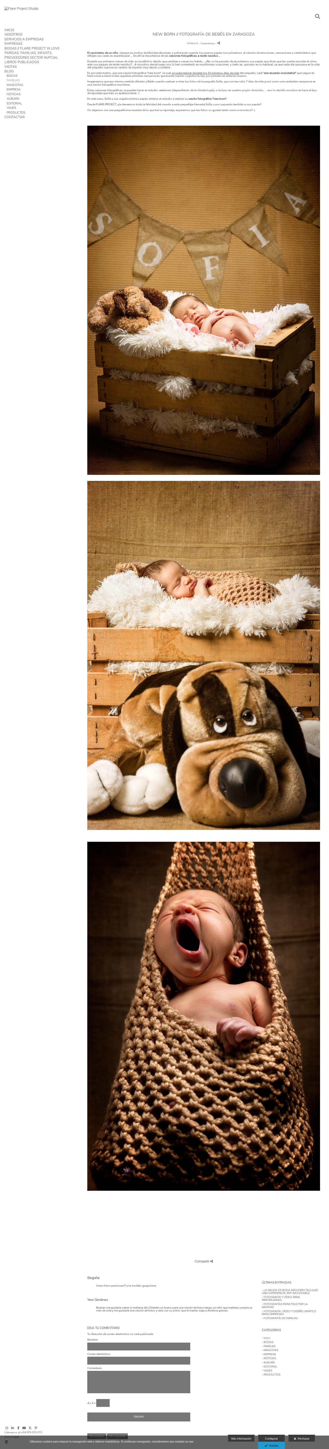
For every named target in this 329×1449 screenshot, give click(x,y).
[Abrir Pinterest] (36, 1428)
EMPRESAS (13, 43)
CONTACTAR (14, 117)
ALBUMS (13, 99)
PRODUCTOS (16, 112)
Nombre (92, 1339)
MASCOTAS (15, 85)
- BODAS (267, 1342)
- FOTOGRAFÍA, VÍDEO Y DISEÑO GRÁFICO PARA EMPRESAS (289, 1312)
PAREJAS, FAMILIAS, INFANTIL (28, 53)
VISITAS (10, 67)
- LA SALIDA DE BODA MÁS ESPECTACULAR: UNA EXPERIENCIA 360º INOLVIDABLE (290, 1291)
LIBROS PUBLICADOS (21, 62)
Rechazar (303, 1438)
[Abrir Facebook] (18, 1428)
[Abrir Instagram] (6, 1428)
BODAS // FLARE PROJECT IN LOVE (32, 48)
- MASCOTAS (270, 1350)
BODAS (12, 76)
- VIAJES (267, 1370)
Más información (241, 1438)
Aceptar (273, 1445)
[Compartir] (218, 43)
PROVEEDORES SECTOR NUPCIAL (31, 57)
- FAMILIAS (269, 1346)
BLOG (9, 71)
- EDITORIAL (269, 1366)
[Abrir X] (30, 1428)
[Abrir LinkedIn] (12, 1428)
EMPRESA (14, 89)
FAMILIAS (13, 80)
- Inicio (266, 1338)
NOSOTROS (13, 34)
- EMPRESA (269, 1354)
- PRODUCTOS (271, 1374)
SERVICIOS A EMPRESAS (24, 39)
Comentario (94, 1368)
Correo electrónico (98, 1354)
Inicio (9, 30)
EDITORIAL (14, 103)
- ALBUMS (268, 1362)
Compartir (202, 1261)
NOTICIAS (13, 94)
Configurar (271, 1438)
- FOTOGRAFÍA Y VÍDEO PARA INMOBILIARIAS (281, 1298)
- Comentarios (207, 43)
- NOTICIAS (269, 1358)
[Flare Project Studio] (21, 8)
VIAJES (11, 108)
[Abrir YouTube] (24, 1428)
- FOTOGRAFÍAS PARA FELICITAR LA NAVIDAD (285, 1305)
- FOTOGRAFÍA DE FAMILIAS (280, 1318)
